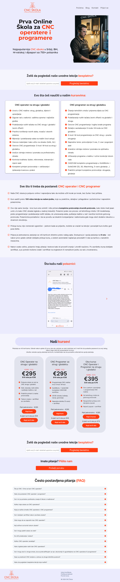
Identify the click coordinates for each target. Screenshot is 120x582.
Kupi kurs (29, 411)
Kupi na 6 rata (29, 420)
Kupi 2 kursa (91, 417)
